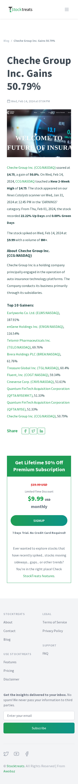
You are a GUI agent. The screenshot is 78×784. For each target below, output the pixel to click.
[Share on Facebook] (25, 431)
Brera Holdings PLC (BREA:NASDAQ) (33, 354)
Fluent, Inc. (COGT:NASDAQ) (27, 375)
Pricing (8, 670)
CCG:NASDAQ (25, 181)
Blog (6, 41)
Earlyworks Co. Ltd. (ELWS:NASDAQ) (33, 313)
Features (9, 662)
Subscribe (39, 728)
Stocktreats (15, 766)
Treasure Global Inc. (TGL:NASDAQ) (33, 368)
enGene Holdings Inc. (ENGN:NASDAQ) (35, 326)
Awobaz (9, 771)
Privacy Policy (52, 631)
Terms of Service (54, 622)
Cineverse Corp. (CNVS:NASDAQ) (30, 382)
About (8, 622)
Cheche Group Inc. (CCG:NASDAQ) (31, 167)
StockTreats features (38, 576)
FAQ (45, 653)
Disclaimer (11, 679)
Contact (9, 631)
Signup (39, 520)
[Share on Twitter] (33, 431)
